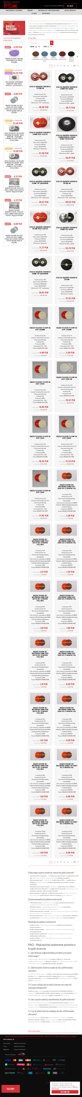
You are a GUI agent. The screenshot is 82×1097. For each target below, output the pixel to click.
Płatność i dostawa (19, 1046)
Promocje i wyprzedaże (48, 10)
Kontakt (46, 13)
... (71, 65)
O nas (34, 13)
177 (75, 65)
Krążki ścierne (7, 40)
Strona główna (15, 38)
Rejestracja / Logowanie (11, 2)
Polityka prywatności (20, 1043)
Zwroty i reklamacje (19, 1049)
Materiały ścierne (14, 10)
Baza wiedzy (70, 10)
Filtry (10, 1089)
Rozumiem (65, 1092)
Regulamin (6, 1049)
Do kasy (70, 6)
